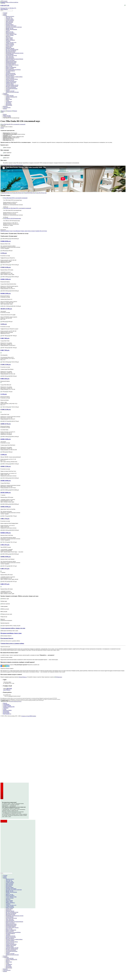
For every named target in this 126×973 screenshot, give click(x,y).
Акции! (5, 14)
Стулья (14, 230)
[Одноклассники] (3, 666)
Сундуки (8, 30)
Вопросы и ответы (7, 710)
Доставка (5, 12)
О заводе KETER (9, 95)
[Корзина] (3, 110)
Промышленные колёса (11, 62)
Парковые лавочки (10, 48)
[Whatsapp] (124, 5)
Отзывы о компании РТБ (11, 96)
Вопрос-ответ (9, 99)
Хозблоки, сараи (9, 18)
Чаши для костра (9, 21)
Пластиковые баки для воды (12, 64)
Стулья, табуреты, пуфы (11, 34)
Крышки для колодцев (11, 74)
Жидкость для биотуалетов (12, 86)
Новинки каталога (10, 16)
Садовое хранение (10, 19)
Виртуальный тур (7, 713)
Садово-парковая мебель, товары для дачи (13, 628)
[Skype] (7, 666)
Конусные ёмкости (10, 75)
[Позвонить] (8, 110)
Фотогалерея (8, 103)
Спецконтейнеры (10, 54)
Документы (8, 102)
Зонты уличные (9, 37)
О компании (6, 94)
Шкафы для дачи (9, 28)
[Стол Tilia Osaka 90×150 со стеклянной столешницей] (13, 124)
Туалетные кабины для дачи (12, 85)
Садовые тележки (10, 43)
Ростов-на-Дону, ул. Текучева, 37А (8, 8)
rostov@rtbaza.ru (4, 9)
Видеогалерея (9, 105)
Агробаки (8, 72)
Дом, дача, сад (9, 17)
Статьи (7, 100)
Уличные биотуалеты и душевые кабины (12, 643)
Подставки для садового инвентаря (14, 27)
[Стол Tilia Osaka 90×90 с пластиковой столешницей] (15, 197)
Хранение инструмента (11, 25)
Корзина (5, 108)
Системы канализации (11, 87)
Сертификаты (9, 101)
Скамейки (8, 41)
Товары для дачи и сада (11, 42)
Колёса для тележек (10, 60)
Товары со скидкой (12, 91)
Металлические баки (10, 51)
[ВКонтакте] (1, 666)
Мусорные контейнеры (11, 50)
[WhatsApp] (5, 666)
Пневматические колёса (11, 61)
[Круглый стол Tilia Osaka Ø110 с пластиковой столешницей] (17, 208)
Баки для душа (9, 66)
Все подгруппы (43, 230)
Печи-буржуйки (9, 22)
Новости (8, 98)
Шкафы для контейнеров (11, 29)
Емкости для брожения (11, 67)
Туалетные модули (10, 80)
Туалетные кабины (10, 77)
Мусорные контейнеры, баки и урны (11, 633)
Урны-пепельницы (10, 57)
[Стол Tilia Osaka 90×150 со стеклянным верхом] (12, 165)
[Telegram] (8, 666)
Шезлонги (8, 36)
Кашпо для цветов (10, 44)
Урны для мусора (9, 56)
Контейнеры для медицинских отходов (14, 53)
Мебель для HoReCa (10, 40)
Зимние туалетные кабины (12, 79)
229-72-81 (9, 688)
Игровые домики (9, 24)
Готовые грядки (9, 45)
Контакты (5, 106)
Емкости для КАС (10, 68)
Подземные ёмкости (10, 70)
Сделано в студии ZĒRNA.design (28, 716)
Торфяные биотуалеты (11, 82)
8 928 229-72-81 (5, 5)
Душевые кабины (10, 83)
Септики (8, 89)
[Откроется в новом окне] (58, 677)
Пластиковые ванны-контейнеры (13, 69)
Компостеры (8, 47)
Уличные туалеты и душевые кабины (14, 76)
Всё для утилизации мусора (12, 49)
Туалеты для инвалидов (11, 81)
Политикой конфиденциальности (15, 701)
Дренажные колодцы (10, 73)
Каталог (5, 15)
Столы (10, 230)
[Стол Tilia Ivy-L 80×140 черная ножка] (12, 218)
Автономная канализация (11, 88)
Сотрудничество (6, 107)
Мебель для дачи (9, 31)
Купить (2, 127)
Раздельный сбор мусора (11, 55)
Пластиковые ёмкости (11, 63)
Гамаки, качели (9, 38)
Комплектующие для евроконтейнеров (14, 59)
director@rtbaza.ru (23, 677)
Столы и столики (10, 35)
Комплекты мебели (10, 32)
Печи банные (9, 23)
